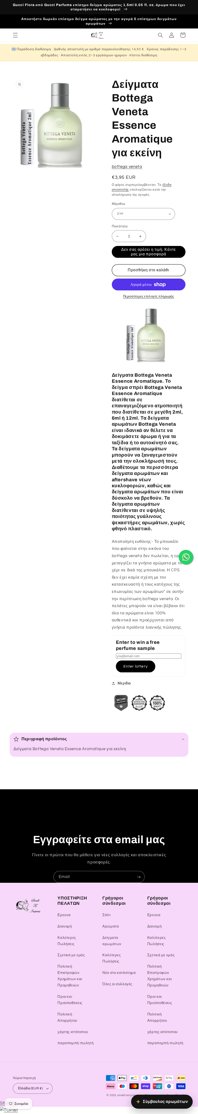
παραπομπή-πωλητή (75, 1043)
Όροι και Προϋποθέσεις (69, 1000)
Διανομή (64, 926)
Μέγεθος (119, 204)
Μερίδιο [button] (124, 683)
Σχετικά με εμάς (71, 955)
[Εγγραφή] (138, 877)
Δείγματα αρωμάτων (111, 941)
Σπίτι (106, 915)
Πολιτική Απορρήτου (67, 1017)
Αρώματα (110, 926)
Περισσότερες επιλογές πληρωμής (148, 296)
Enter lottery (135, 666)
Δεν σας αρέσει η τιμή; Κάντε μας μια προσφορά (148, 252)
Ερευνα (64, 915)
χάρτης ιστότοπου (72, 1032)
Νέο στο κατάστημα (119, 973)
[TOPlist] (9, 1110)
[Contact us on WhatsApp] (186, 557)
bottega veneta (127, 167)
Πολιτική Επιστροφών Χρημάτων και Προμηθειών (69, 976)
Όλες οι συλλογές (117, 984)
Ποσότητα (120, 226)
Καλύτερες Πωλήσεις (66, 941)
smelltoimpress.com (130, 1095)
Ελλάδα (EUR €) (30, 1088)
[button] (15, 35)
